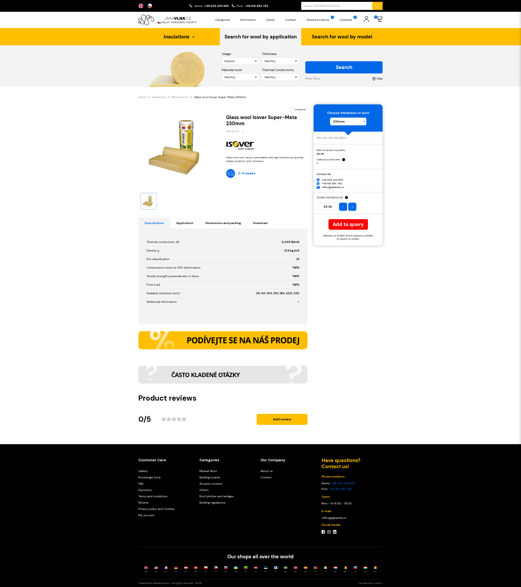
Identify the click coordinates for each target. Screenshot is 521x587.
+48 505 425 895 (216, 6)
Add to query (348, 224)
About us (266, 471)
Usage (226, 54)
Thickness (269, 54)
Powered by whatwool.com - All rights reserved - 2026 (170, 583)
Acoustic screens (210, 483)
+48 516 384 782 (256, 6)
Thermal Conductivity (278, 70)
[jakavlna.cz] (168, 20)
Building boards (209, 477)
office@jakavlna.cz (333, 187)
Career (270, 20)
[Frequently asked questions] (223, 375)
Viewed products (319, 19)
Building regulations (212, 502)
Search (344, 67)
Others (204, 490)
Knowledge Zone (149, 477)
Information (248, 20)
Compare (348, 19)
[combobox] (348, 121)
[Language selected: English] (147, 6)
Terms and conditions (152, 496)
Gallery (143, 471)
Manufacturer (232, 70)
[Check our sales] (223, 340)
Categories (222, 20)
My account (146, 515)
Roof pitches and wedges (216, 496)
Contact (290, 20)
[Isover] (267, 144)
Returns (143, 502)
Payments (145, 490)
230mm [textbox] (339, 121)
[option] (150, 5)
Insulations (159, 97)
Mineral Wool (208, 471)
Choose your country (370, 583)
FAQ (140, 483)
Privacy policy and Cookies (156, 509)
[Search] (377, 6)
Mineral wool (180, 97)
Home (142, 97)
